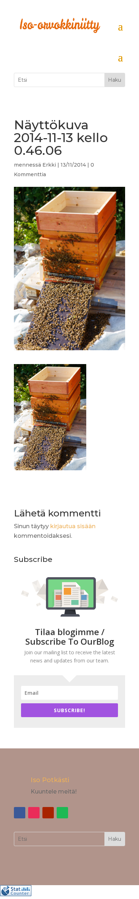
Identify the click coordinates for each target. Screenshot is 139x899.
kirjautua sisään (73, 526)
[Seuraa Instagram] (34, 812)
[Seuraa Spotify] (62, 812)
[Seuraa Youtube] (48, 812)
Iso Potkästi (50, 780)
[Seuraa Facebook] (19, 812)
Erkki (49, 165)
